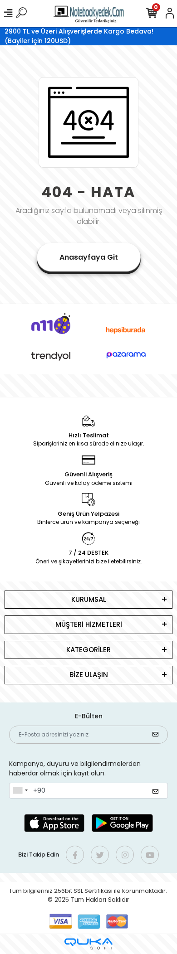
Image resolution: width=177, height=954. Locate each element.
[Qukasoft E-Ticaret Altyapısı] (88, 943)
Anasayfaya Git (88, 257)
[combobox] (20, 791)
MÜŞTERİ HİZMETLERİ (88, 624)
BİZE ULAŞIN (88, 674)
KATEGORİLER (88, 649)
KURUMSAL (88, 599)
